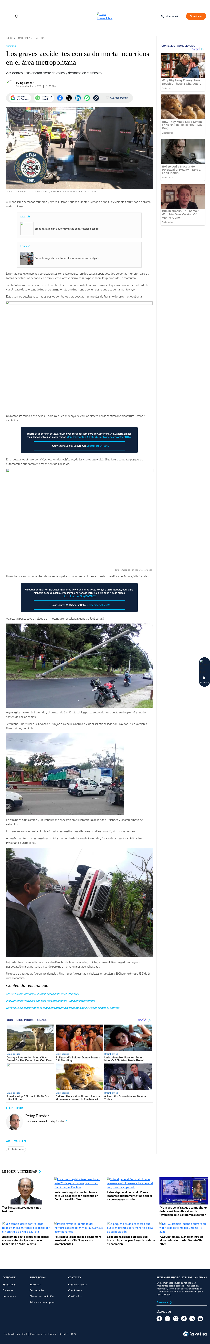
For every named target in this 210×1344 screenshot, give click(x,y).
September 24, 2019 (97, 445)
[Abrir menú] (8, 16)
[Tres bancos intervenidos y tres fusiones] (26, 1191)
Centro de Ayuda (77, 1284)
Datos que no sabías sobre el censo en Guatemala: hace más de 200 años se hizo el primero (62, 1008)
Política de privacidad (15, 1334)
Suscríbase (196, 16)
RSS (73, 1334)
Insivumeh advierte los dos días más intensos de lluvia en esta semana (50, 1001)
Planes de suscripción (42, 1296)
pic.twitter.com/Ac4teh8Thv (115, 437)
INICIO (9, 38)
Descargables (37, 1290)
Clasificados (75, 1296)
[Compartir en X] (69, 98)
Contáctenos (75, 1290)
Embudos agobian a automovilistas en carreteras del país (67, 228)
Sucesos (39, 38)
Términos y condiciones (43, 1334)
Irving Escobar (24, 83)
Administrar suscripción (42, 1302)
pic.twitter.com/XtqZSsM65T (79, 596)
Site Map (63, 1334)
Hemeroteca (9, 1296)
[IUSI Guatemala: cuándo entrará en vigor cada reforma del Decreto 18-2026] (183, 1228)
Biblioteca (35, 1284)
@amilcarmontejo (76, 437)
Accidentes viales (16, 1149)
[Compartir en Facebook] (60, 98)
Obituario (8, 1290)
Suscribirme (163, 1302)
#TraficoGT (93, 437)
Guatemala (23, 38)
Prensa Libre (9, 1284)
